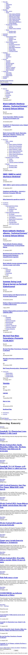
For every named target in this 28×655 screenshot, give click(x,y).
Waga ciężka (9, 74)
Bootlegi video (12, 32)
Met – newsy (9, 11)
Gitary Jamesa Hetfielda (14, 13)
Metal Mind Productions (14, 47)
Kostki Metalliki (13, 23)
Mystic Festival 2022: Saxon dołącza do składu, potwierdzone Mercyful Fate (14, 505)
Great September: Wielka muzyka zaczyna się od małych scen (13, 117)
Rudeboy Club (12, 39)
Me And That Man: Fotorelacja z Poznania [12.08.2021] (13, 338)
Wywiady (8, 60)
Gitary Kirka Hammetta (14, 15)
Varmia (6, 383)
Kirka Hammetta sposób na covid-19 (14, 199)
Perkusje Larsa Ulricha (14, 16)
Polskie (7, 5)
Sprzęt (7, 12)
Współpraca (6, 76)
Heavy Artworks (10, 70)
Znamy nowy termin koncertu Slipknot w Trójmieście (11, 541)
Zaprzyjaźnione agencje (11, 42)
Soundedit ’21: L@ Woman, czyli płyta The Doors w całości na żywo (13, 467)
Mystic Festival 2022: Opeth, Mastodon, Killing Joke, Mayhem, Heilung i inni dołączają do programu (14, 134)
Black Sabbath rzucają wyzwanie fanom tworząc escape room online (15, 264)
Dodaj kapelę (9, 75)
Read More (2, 439)
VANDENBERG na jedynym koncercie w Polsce (11, 594)
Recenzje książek (10, 63)
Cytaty (10, 26)
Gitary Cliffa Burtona (14, 20)
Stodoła (11, 40)
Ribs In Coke (6, 401)
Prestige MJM (12, 50)
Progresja (11, 38)
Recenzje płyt (9, 64)
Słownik (11, 27)
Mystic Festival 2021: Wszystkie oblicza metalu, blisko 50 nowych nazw (12, 560)
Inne (7, 58)
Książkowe (8, 56)
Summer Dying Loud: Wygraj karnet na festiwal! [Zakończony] (15, 284)
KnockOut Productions (14, 44)
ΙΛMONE (5, 393)
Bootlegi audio (12, 31)
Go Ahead (11, 43)
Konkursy (5, 52)
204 (5, 606)
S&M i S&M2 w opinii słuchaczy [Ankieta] (12, 175)
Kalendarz (5, 34)
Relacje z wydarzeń (10, 67)
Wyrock (5, 59)
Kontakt (5, 78)
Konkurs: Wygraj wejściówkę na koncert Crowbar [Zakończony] (15, 303)
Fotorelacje (8, 66)
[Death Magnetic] (4, 84)
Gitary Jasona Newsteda (14, 19)
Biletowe (8, 54)
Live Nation (12, 46)
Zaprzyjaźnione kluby (11, 36)
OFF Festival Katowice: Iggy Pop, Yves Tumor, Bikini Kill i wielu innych (13, 487)
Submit (16, 650)
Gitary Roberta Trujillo (14, 18)
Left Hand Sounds (13, 51)
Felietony (8, 62)
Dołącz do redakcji (15, 647)
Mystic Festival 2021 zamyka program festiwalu (11, 524)
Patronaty (5, 35)
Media (7, 30)
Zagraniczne (9, 4)
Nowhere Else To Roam (11, 24)
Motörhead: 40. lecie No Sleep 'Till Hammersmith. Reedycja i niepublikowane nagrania (13, 255)
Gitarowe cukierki (10, 68)
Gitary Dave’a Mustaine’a (15, 22)
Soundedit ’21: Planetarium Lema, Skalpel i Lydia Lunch (13, 432)
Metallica (5, 9)
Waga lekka (8, 72)
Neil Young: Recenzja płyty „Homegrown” (15, 368)
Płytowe (8, 55)
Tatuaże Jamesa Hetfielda (15, 28)
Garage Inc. (6, 71)
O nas (1, 647)
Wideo (7, 8)
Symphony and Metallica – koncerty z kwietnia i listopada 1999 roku (14, 192)
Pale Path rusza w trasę (9, 577)
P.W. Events (12, 48)
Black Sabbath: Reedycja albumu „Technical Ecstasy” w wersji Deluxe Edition (15, 106)
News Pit (5, 1)
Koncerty (8, 7)
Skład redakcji (7, 647)
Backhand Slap (7, 409)
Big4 (7, 3)
